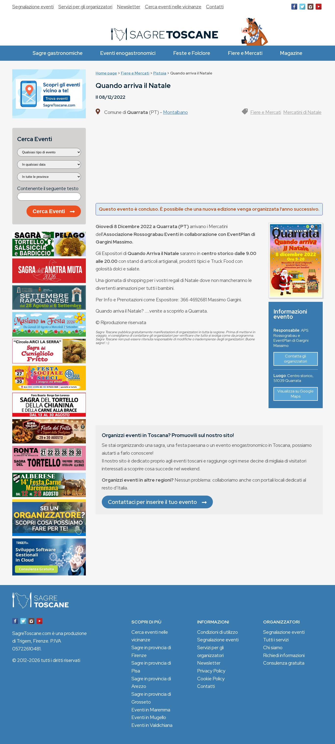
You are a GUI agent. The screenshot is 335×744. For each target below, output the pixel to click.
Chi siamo (273, 647)
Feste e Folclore (191, 53)
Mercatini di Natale (302, 112)
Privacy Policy (211, 671)
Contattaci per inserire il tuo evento (152, 502)
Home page (106, 73)
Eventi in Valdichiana (151, 725)
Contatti (215, 6)
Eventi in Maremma (150, 710)
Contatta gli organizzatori (295, 359)
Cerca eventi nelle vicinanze (173, 6)
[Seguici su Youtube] (319, 8)
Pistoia (159, 73)
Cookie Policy (211, 678)
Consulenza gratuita (283, 663)
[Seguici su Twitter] (302, 8)
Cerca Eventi (49, 211)
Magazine (291, 53)
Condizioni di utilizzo (217, 632)
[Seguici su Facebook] (294, 8)
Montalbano (175, 112)
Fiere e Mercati (245, 53)
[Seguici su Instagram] (310, 8)
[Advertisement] (209, 161)
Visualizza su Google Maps (295, 394)
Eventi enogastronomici (127, 53)
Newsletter (128, 6)
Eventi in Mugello (148, 717)
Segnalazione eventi (33, 6)
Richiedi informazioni (284, 655)
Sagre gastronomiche (58, 53)
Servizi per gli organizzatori (85, 6)
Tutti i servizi (276, 639)
